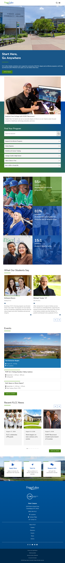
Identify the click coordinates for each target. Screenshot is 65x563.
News (32, 536)
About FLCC (32, 524)
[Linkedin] (34, 545)
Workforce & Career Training (13, 151)
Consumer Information (32, 557)
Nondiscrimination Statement (32, 555)
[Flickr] (36, 545)
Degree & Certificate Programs (13, 141)
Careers (33, 527)
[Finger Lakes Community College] (8, 3)
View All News (55, 451)
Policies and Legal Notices (32, 550)
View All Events (10, 393)
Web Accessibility (32, 553)
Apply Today (7, 72)
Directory (32, 530)
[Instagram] (29, 545)
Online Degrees (9, 146)
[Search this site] (56, 3)
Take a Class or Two (10, 160)
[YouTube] (32, 545)
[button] (55, 319)
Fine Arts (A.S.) (36, 300)
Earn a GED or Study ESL (12, 165)
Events (32, 533)
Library (32, 539)
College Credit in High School (13, 156)
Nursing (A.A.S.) (7, 300)
